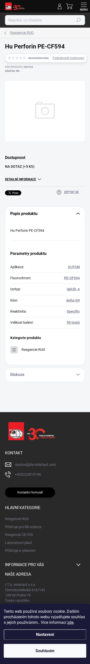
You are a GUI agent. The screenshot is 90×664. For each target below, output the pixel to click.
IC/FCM (74, 267)
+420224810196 (28, 474)
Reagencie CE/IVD (19, 535)
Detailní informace (20, 179)
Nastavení (45, 634)
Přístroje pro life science (23, 527)
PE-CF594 (72, 278)
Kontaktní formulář (30, 492)
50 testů (73, 322)
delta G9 (73, 300)
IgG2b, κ (73, 289)
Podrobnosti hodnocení (68, 58)
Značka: (12, 71)
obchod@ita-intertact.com (35, 465)
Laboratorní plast (18, 543)
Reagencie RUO (33, 350)
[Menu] (84, 6)
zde (70, 622)
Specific (73, 311)
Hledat (78, 20)
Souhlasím (45, 650)
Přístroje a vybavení (20, 550)
